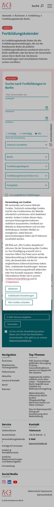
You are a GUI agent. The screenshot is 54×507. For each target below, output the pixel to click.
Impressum (13, 281)
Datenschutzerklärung (18, 278)
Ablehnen (13, 288)
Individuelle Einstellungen (21, 295)
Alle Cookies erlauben (19, 302)
